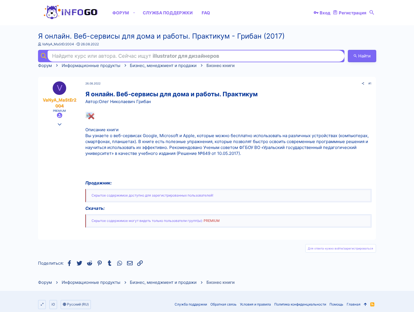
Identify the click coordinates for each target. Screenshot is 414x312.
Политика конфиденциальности (300, 304)
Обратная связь (223, 304)
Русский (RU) (77, 304)
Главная (353, 304)
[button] (134, 12)
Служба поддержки (191, 304)
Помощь (336, 304)
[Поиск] (372, 13)
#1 (369, 83)
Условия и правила (255, 304)
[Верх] (365, 304)
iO (53, 304)
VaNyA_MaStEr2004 (58, 44)
